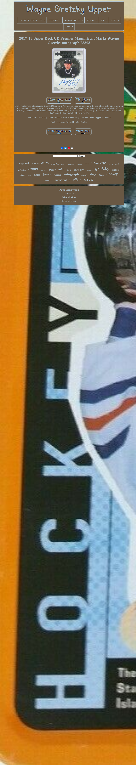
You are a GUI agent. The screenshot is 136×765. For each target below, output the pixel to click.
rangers (57, 174)
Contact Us (69, 193)
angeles (55, 164)
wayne (100, 162)
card (88, 163)
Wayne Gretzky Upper (69, 190)
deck (88, 179)
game (37, 174)
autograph (71, 174)
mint (61, 169)
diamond (84, 175)
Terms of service (69, 201)
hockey (112, 174)
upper (33, 168)
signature (71, 164)
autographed (62, 180)
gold (69, 170)
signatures (79, 164)
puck (63, 164)
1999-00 (48, 180)
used (29, 175)
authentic (90, 170)
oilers (77, 180)
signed (24, 163)
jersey (47, 174)
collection (22, 170)
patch (111, 164)
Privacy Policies (69, 197)
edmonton (79, 169)
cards (117, 164)
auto (45, 163)
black (101, 175)
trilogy (52, 169)
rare (35, 163)
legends (116, 169)
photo (22, 175)
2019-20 (43, 170)
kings (93, 174)
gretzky (102, 168)
